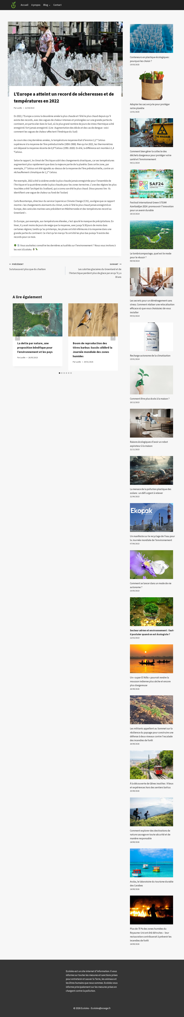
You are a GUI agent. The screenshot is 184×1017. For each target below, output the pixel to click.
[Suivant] (113, 337)
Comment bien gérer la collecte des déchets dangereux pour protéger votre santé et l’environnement (150, 155)
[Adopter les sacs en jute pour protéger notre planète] (152, 85)
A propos (35, 4)
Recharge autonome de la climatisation (150, 355)
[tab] (59, 373)
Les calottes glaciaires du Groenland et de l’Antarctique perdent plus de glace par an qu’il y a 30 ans (95, 271)
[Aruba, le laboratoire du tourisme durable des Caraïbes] (152, 862)
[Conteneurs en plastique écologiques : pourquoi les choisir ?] (152, 38)
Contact (57, 4)
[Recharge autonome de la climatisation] (152, 336)
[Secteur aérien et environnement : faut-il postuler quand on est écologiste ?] (152, 611)
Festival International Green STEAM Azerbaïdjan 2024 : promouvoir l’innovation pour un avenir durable (152, 206)
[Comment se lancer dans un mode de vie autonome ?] (152, 564)
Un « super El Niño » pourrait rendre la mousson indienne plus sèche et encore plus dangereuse (150, 681)
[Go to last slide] (17, 337)
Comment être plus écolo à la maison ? (149, 398)
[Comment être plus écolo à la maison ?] (152, 380)
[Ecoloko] (13, 5)
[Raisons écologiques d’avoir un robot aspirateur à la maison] (152, 423)
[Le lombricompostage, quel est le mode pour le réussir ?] (152, 234)
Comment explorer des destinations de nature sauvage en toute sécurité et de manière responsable (150, 834)
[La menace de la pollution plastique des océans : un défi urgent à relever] (152, 470)
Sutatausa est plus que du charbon (27, 267)
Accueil (24, 4)
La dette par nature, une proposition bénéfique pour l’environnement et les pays (35, 347)
